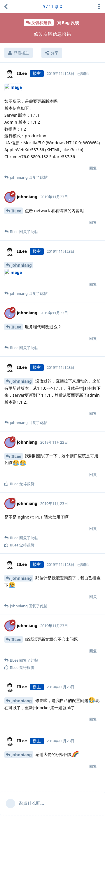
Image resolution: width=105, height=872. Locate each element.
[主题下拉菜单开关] (99, 6)
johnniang (21, 265)
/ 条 (51, 6)
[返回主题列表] (6, 6)
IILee (16, 211)
